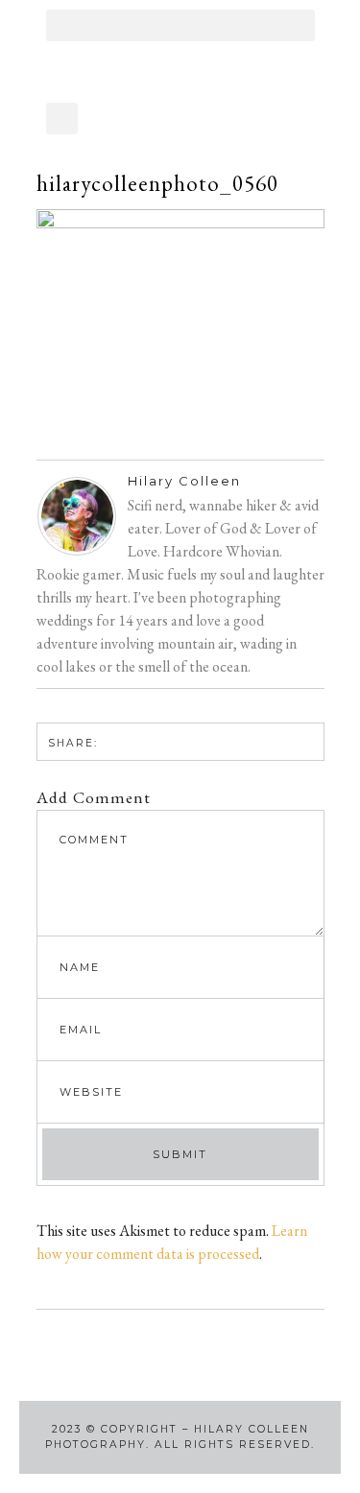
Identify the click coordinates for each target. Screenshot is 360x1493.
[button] (180, 25)
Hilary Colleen (184, 480)
